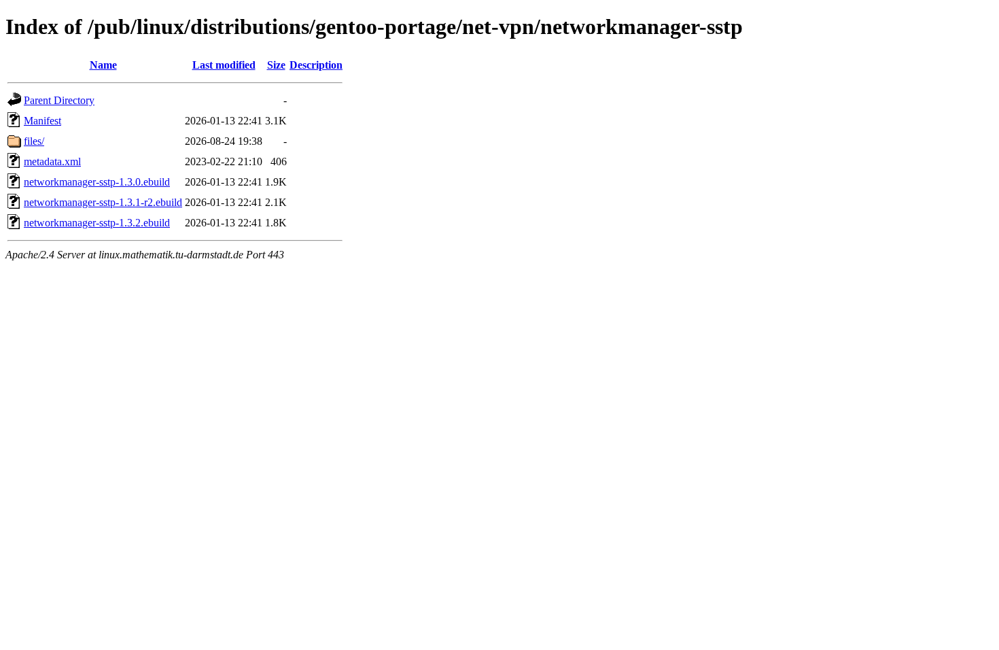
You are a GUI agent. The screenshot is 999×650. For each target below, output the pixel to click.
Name (103, 65)
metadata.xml (52, 161)
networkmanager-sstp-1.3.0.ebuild (97, 182)
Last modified (224, 65)
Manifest (42, 120)
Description (316, 65)
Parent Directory (59, 100)
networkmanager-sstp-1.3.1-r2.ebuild (103, 202)
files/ (34, 141)
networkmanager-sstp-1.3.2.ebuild (97, 222)
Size (276, 65)
